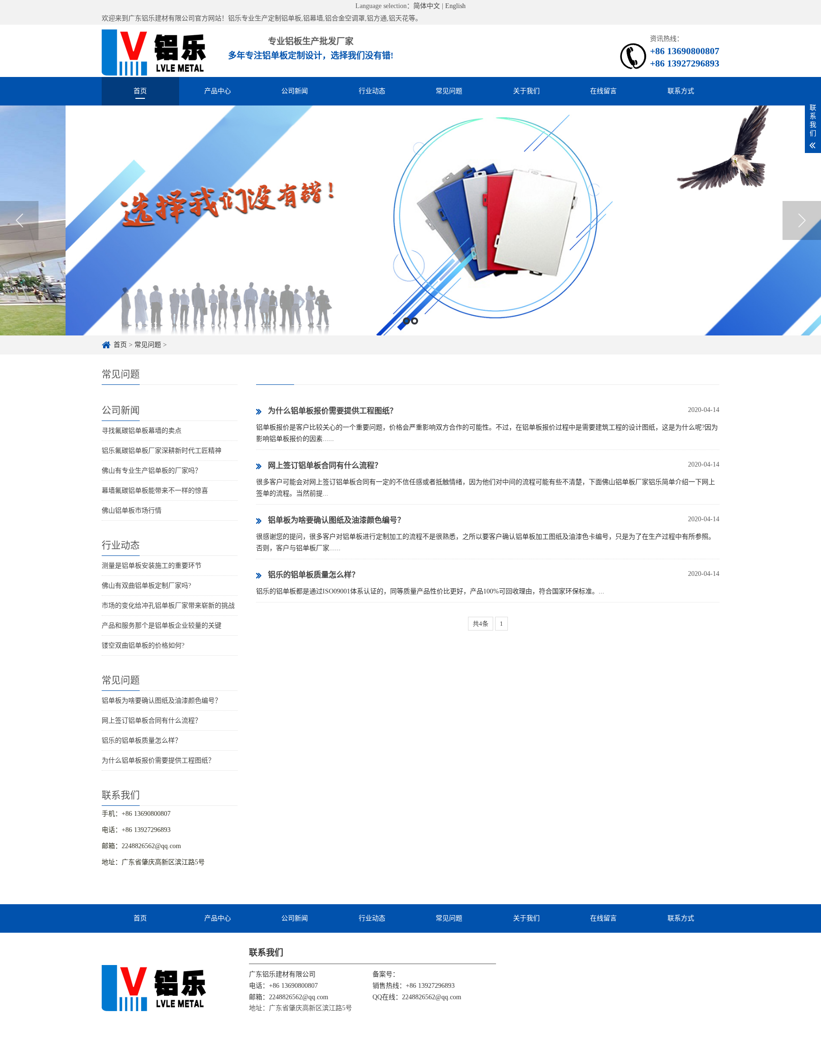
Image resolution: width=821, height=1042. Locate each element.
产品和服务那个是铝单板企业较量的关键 (161, 625)
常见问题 (449, 91)
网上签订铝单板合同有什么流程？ (151, 720)
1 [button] (406, 321)
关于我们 (526, 91)
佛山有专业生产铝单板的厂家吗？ (151, 470)
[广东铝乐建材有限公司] (154, 987)
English (455, 6)
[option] (410, 220)
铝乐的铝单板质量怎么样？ (141, 740)
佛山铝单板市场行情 (132, 510)
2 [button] (414, 321)
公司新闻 (294, 91)
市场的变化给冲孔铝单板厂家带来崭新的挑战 (168, 605)
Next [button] (802, 220)
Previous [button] (19, 220)
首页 (140, 91)
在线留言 (603, 91)
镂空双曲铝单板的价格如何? (143, 645)
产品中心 (217, 91)
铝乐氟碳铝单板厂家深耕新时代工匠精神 (161, 450)
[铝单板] (154, 51)
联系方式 (681, 91)
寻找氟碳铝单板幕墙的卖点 (141, 430)
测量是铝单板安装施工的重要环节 (151, 565)
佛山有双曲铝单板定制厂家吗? (146, 585)
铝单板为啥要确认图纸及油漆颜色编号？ (161, 700)
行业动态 (372, 91)
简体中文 (426, 6)
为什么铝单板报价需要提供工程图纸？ (158, 760)
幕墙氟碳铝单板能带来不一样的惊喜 (155, 490)
